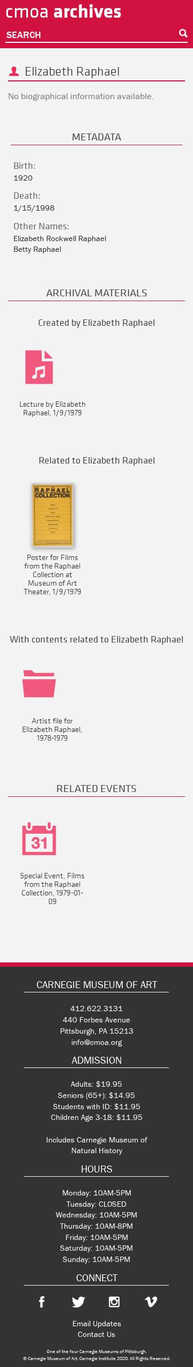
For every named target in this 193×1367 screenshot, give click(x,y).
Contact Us (96, 1334)
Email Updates (96, 1323)
